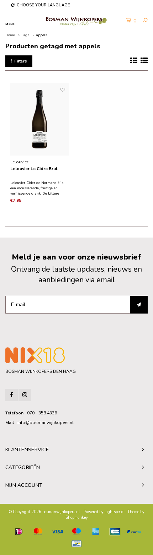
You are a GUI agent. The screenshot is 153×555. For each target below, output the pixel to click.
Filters (20, 61)
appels (41, 35)
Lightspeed (114, 512)
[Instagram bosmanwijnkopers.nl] (25, 395)
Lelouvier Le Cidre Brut (33, 169)
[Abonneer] (139, 305)
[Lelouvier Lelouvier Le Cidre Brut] (39, 119)
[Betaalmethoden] (18, 532)
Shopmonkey (76, 517)
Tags (25, 35)
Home (10, 35)
